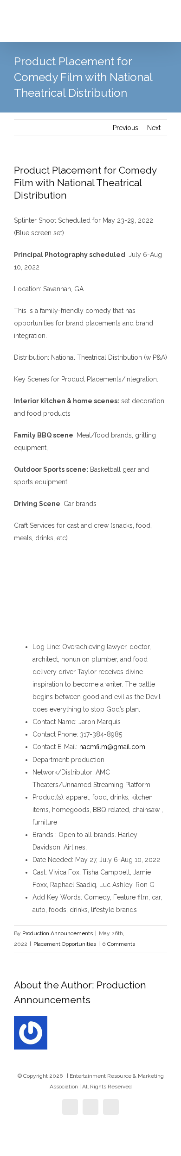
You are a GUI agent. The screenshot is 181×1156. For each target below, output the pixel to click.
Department (50, 759)
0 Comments (118, 944)
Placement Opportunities (64, 944)
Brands (43, 834)
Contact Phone (54, 734)
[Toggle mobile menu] (163, 28)
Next (154, 127)
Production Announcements (57, 933)
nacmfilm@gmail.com (112, 746)
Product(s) (47, 797)
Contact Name (53, 721)
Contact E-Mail (54, 746)
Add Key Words (56, 897)
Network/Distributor (62, 772)
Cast (38, 872)
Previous (125, 127)
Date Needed (52, 859)
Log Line (45, 646)
